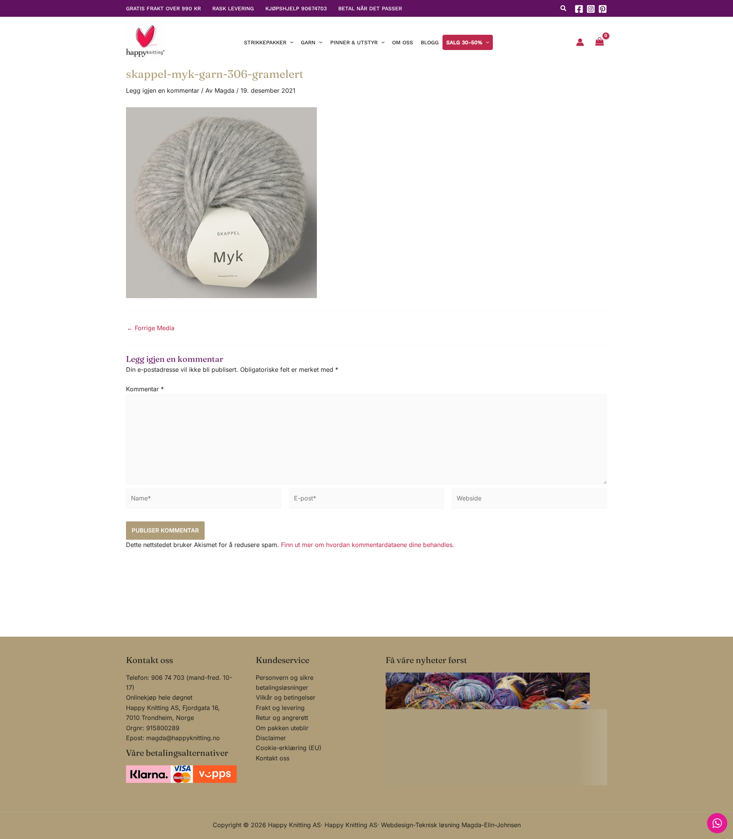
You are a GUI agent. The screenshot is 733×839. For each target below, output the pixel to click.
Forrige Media (150, 328)
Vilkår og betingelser (285, 697)
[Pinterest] (602, 9)
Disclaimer (271, 738)
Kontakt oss (272, 758)
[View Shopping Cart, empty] (599, 42)
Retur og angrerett (282, 717)
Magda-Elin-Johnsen (491, 825)
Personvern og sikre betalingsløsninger (284, 682)
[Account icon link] (580, 42)
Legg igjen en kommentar (162, 90)
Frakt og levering (280, 708)
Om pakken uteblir (282, 728)
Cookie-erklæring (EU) (288, 748)
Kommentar (145, 389)
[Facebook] (579, 9)
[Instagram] (590, 9)
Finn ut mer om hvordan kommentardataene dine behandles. (367, 545)
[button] (563, 9)
